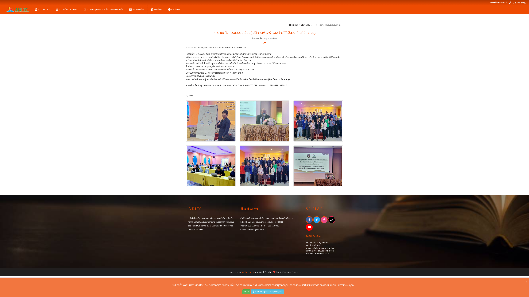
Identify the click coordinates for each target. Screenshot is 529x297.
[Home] (17, 9)
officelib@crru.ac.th (498, 2)
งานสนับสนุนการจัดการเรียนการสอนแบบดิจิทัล (105, 9)
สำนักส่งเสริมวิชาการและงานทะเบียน (320, 248)
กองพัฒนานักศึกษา (313, 245)
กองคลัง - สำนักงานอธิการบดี (317, 253)
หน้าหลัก (294, 25)
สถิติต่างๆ (158, 9)
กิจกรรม (306, 25)
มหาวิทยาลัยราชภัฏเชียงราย (317, 242)
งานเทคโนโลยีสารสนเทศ (68, 9)
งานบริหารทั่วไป (139, 9)
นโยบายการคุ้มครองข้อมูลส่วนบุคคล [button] (268, 291)
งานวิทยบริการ (44, 9)
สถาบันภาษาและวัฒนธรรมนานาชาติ (320, 250)
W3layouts (248, 272)
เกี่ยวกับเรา (175, 9)
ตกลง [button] (246, 291)
